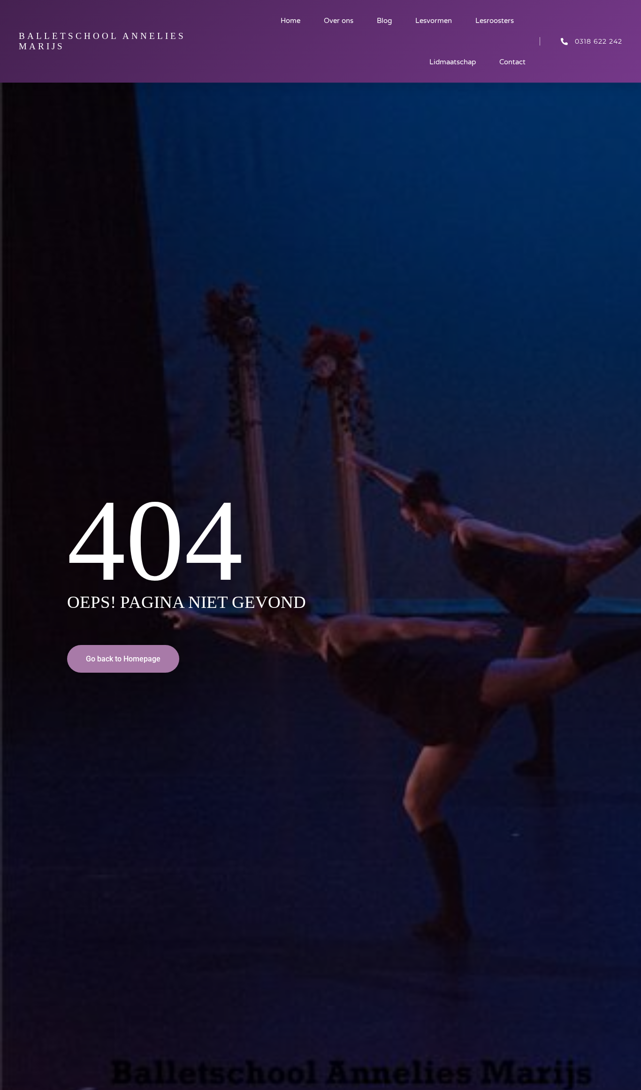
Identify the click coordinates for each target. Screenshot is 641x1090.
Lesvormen (433, 20)
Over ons (338, 20)
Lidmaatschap (452, 62)
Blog (384, 20)
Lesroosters (494, 20)
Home (290, 20)
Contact (512, 62)
